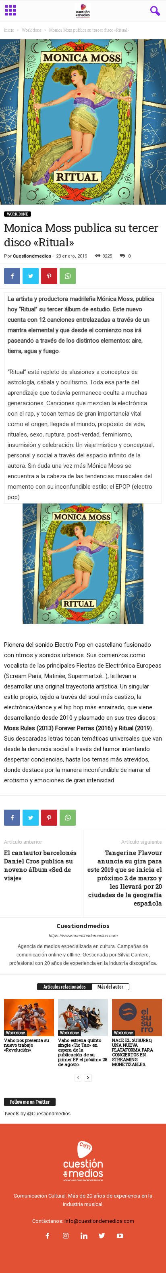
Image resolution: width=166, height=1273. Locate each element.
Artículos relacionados (64, 986)
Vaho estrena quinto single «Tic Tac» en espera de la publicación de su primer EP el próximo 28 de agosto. (82, 1052)
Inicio (9, 30)
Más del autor (110, 986)
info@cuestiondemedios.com (99, 1221)
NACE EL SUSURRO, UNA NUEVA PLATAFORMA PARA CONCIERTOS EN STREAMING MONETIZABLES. (132, 1052)
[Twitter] (102, 1237)
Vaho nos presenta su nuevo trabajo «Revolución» (26, 1045)
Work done (32, 30)
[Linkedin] (84, 1237)
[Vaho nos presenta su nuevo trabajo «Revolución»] (29, 1017)
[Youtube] (119, 1237)
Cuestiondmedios (32, 256)
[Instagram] (65, 1237)
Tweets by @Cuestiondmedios (37, 1114)
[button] (153, 11)
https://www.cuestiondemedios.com (83, 935)
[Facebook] (47, 1237)
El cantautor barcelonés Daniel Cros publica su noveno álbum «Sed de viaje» (40, 865)
